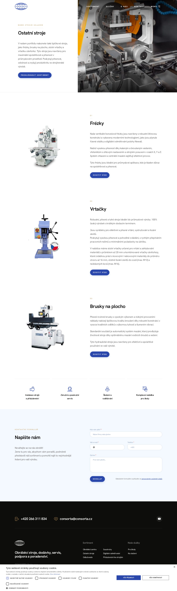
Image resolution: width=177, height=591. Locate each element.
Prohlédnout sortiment (35, 75)
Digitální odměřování (111, 553)
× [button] (174, 567)
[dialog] (88, 577)
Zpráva (93, 455)
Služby (110, 6)
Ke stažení (132, 553)
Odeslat (97, 479)
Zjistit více (100, 175)
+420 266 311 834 (34, 519)
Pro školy (132, 549)
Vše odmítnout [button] (155, 578)
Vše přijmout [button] (128, 578)
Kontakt (139, 6)
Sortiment (93, 6)
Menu (154, 6)
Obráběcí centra (89, 549)
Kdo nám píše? (96, 429)
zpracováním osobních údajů (151, 479)
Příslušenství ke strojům (113, 557)
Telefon (131, 442)
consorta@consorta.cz (76, 519)
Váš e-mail (94, 442)
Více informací (55, 574)
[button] (59, 588)
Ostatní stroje (88, 553)
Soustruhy (107, 549)
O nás (124, 6)
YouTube (159, 519)
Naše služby (134, 542)
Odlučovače (88, 557)
